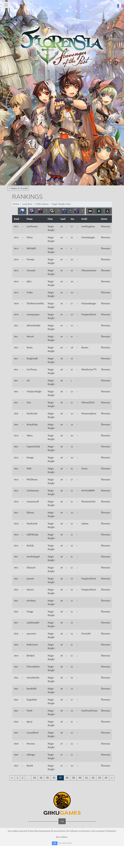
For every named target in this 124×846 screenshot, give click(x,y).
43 (99, 778)
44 (106, 778)
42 (93, 778)
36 (54, 778)
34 (41, 778)
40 (80, 778)
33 (34, 778)
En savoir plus (65, 843)
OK (55, 843)
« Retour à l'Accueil (18, 188)
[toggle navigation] (6, 5)
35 (47, 778)
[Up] (62, 824)
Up (62, 821)
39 (73, 778)
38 (67, 778)
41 (86, 778)
